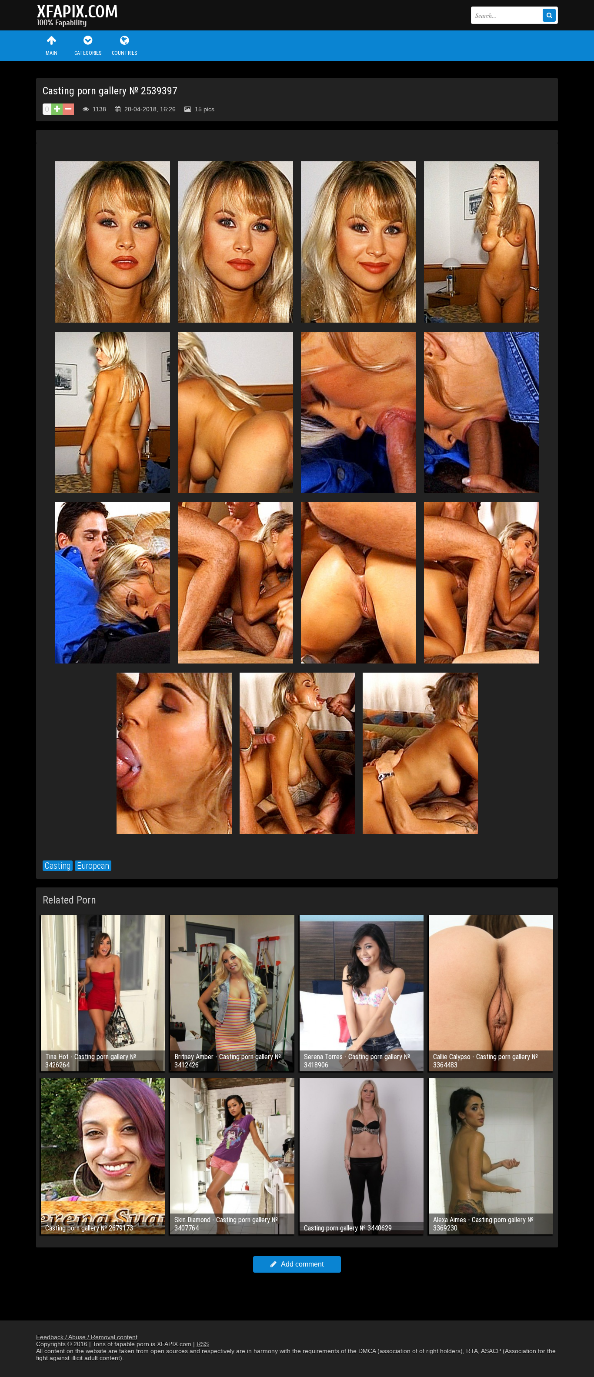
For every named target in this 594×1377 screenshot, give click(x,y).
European (93, 865)
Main (51, 53)
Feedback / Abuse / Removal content (86, 1337)
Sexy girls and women (79, 15)
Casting (57, 865)
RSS (203, 1343)
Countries (124, 53)
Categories (87, 53)
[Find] (549, 15)
